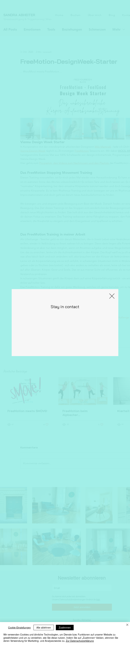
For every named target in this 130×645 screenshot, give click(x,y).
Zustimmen (65, 627)
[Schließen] (127, 625)
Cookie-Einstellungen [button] (19, 627)
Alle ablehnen (43, 627)
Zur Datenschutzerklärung (80, 640)
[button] (111, 296)
